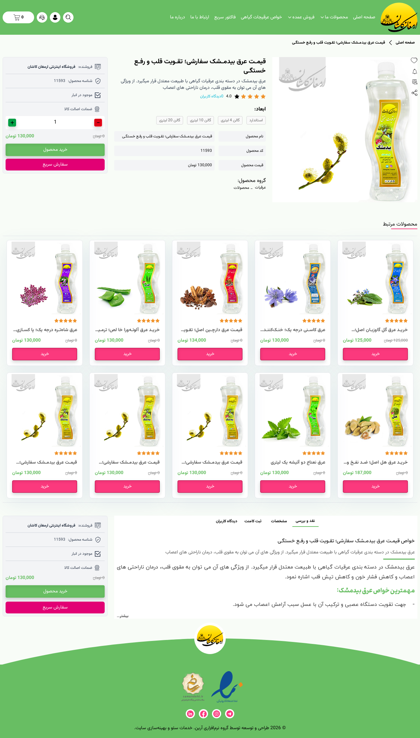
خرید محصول (55, 149)
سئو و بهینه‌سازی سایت (157, 728)
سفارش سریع (55, 164)
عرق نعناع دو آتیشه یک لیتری (298, 462)
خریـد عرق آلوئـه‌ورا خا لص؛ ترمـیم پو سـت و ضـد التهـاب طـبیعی (127, 330)
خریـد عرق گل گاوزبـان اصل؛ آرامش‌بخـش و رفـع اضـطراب (380, 330)
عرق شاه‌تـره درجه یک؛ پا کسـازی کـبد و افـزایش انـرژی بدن (46, 330)
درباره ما (177, 17)
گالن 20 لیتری (169, 120)
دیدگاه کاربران (226, 521)
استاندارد (256, 120)
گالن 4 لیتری (230, 120)
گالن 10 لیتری (200, 120)
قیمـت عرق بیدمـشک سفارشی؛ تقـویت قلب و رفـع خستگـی (213, 462)
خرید (375, 354)
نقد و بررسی (305, 521)
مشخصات (279, 521)
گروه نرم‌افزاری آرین (211, 728)
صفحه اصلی (364, 17)
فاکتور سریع (225, 17)
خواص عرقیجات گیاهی (261, 17)
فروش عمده (303, 17)
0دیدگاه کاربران (211, 96)
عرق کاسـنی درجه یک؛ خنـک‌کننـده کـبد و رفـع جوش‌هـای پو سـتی (293, 330)
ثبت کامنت (253, 521)
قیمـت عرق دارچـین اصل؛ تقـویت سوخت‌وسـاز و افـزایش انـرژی (211, 330)
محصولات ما (336, 17)
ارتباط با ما (199, 17)
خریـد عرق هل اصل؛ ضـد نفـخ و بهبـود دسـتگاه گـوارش (377, 462)
